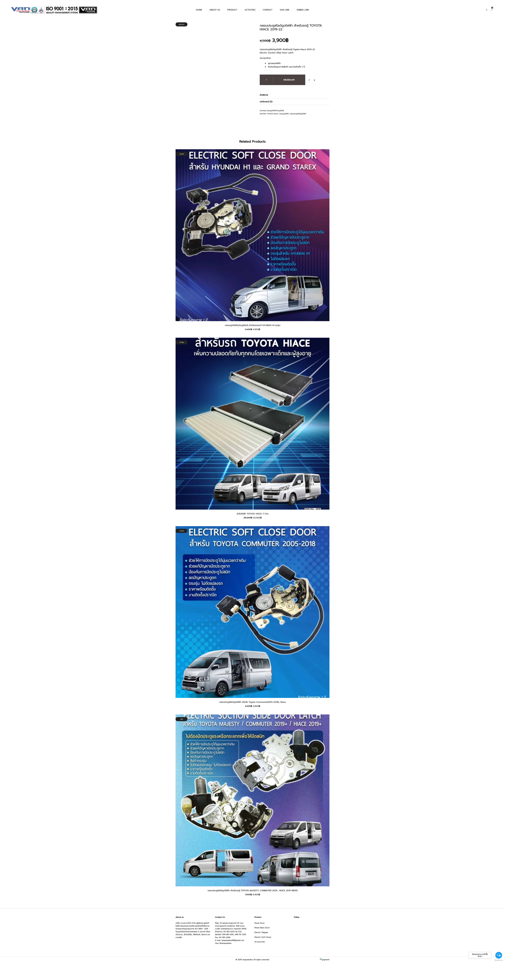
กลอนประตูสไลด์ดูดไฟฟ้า (298, 114)
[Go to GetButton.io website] (498, 960)
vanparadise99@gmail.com (232, 940)
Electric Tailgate (261, 932)
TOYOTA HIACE (272, 114)
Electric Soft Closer (262, 937)
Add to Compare (314, 80)
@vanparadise (225, 943)
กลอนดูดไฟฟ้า (284, 114)
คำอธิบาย (264, 95)
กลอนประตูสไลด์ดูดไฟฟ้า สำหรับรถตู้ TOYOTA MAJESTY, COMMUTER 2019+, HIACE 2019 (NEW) (253, 890)
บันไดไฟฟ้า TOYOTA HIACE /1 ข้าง (253, 513)
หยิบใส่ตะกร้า (289, 79)
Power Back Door (262, 927)
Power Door (259, 923)
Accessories (259, 941)
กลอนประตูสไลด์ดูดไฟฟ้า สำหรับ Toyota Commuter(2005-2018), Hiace (252, 702)
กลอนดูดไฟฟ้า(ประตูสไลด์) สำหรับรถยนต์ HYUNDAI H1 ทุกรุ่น (252, 325)
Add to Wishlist (309, 80)
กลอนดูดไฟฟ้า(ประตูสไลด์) (275, 110)
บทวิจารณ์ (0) (266, 101)
